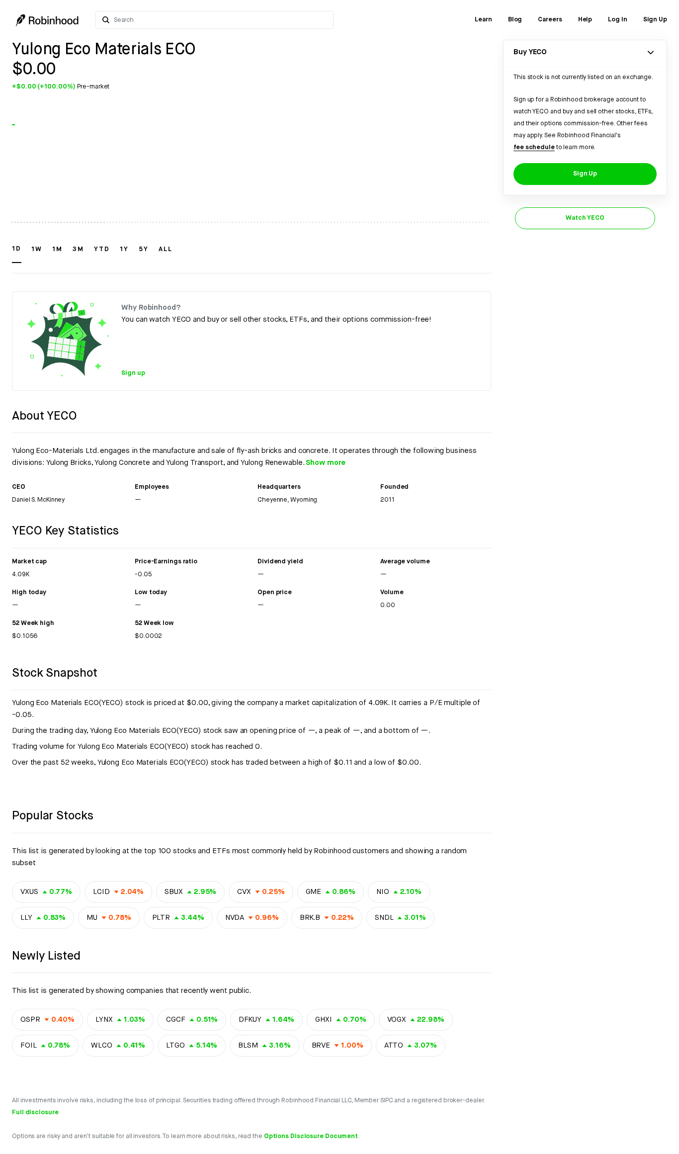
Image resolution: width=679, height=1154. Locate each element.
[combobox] (220, 19)
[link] (483, 20)
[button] (16, 253)
